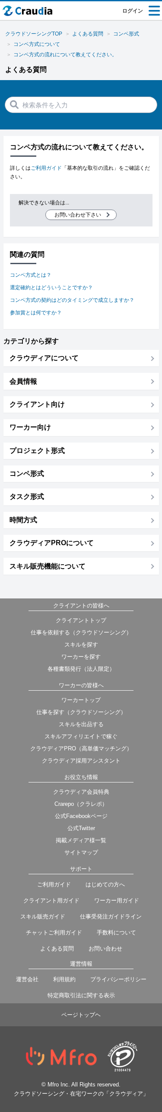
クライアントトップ (81, 620)
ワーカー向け (30, 427)
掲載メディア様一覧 (81, 840)
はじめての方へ (105, 884)
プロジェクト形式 (37, 450)
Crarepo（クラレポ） (81, 804)
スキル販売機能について (48, 566)
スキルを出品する (81, 724)
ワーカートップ (81, 700)
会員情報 (23, 381)
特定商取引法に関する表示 (81, 995)
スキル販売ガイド (42, 916)
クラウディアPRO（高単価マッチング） (81, 748)
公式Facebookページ (81, 816)
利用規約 (64, 979)
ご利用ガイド (46, 168)
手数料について (116, 932)
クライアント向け (37, 404)
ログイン (132, 11)
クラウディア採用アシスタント (81, 760)
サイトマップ (81, 852)
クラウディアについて (44, 358)
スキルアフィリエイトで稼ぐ (81, 736)
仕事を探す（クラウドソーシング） (81, 712)
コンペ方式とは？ (30, 275)
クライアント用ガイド (51, 900)
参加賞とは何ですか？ (36, 313)
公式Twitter (81, 828)
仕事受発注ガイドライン (111, 916)
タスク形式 (27, 496)
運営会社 (27, 979)
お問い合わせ (105, 948)
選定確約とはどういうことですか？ (51, 287)
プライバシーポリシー (118, 979)
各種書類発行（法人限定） (81, 669)
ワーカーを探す (81, 656)
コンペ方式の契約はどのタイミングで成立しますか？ (72, 300)
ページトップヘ (81, 1015)
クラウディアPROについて (52, 542)
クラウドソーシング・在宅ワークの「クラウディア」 (81, 1093)
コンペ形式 (27, 473)
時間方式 (23, 520)
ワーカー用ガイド (116, 900)
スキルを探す (81, 644)
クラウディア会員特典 (81, 792)
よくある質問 (57, 948)
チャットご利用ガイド (54, 932)
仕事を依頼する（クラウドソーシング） (81, 632)
